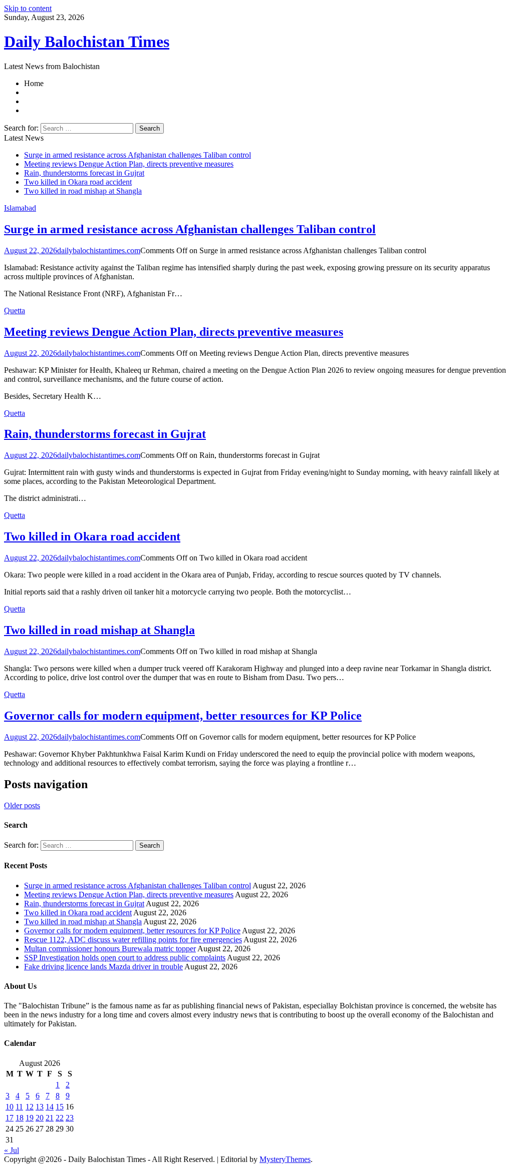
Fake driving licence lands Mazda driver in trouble (103, 966)
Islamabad (20, 208)
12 (30, 1106)
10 (10, 1106)
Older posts (22, 805)
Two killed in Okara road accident (78, 182)
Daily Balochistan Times (86, 42)
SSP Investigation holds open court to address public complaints (124, 957)
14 (50, 1106)
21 (50, 1117)
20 (40, 1117)
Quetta (14, 310)
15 (60, 1106)
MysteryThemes (285, 1159)
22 (60, 1117)
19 (30, 1117)
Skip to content (28, 8)
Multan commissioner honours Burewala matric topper (110, 948)
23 (70, 1117)
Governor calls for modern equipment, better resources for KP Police (183, 715)
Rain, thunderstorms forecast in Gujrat (84, 173)
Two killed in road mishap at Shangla (83, 191)
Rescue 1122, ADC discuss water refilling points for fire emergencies (133, 939)
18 (20, 1117)
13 (40, 1106)
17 (10, 1117)
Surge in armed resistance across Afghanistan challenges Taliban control (137, 155)
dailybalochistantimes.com (98, 250)
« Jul (11, 1150)
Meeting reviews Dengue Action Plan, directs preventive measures (128, 164)
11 (19, 1106)
